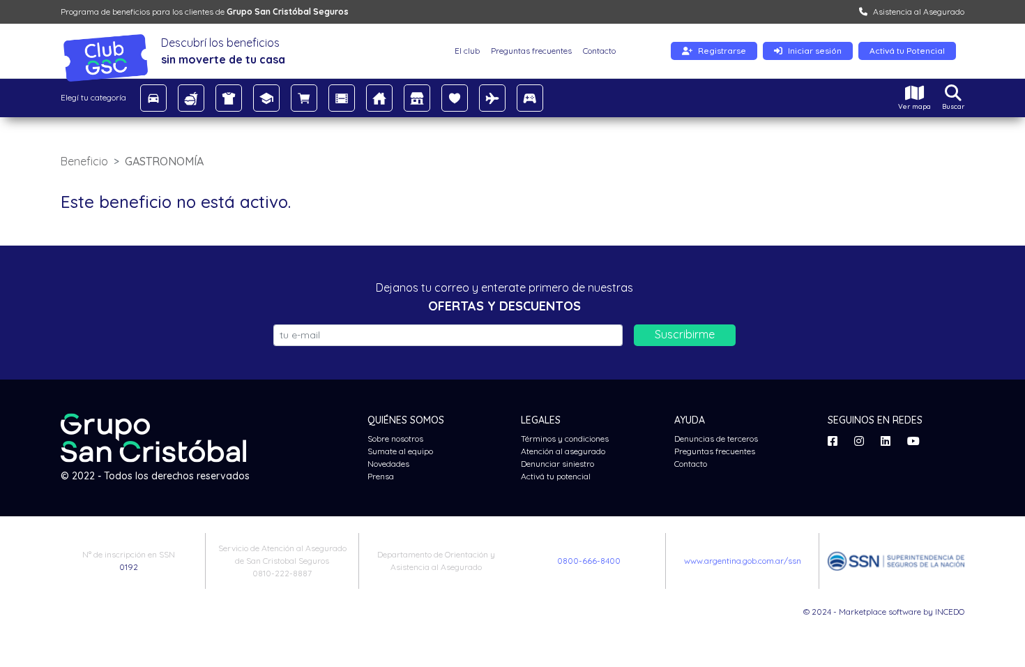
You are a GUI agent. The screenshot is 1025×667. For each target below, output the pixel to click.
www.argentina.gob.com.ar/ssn (742, 560)
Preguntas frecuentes (531, 50)
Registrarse (722, 50)
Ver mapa (914, 106)
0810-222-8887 (282, 573)
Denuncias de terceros (716, 438)
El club (467, 50)
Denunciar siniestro (557, 463)
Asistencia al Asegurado (918, 11)
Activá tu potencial (556, 476)
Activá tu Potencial (907, 50)
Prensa (380, 476)
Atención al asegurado (563, 451)
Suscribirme (685, 334)
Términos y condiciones (565, 438)
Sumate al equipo (400, 451)
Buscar (953, 106)
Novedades (388, 463)
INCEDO (949, 611)
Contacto (599, 50)
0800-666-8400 (589, 560)
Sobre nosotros (395, 438)
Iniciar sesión (815, 50)
